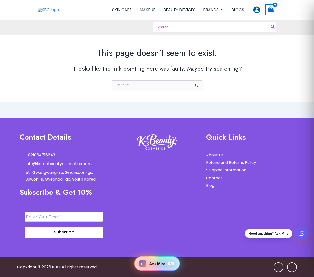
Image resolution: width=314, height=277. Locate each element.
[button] (221, 10)
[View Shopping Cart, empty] (270, 9)
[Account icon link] (256, 9)
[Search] (273, 27)
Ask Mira (160, 264)
